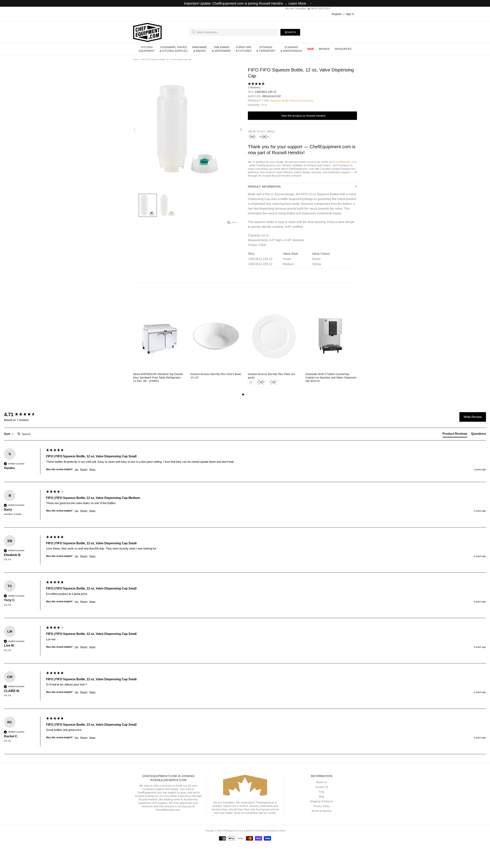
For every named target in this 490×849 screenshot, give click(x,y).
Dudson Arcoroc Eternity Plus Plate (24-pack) (159, 376)
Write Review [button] (473, 416)
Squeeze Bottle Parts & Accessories (291, 100)
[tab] (455, 434)
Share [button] (92, 469)
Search (290, 32)
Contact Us (321, 786)
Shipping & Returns (321, 801)
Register (337, 14)
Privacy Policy (321, 806)
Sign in (350, 14)
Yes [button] (76, 469)
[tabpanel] (160, 347)
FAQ (321, 791)
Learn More (297, 3)
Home (135, 59)
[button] (302, 86)
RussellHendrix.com (345, 161)
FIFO (264, 104)
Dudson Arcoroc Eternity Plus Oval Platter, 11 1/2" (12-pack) (275, 376)
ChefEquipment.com (147, 32)
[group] (24, 414)
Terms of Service (321, 810)
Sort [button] (7, 434)
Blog (321, 796)
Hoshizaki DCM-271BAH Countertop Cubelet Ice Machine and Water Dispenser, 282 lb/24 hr (218, 377)
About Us (321, 782)
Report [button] (83, 469)
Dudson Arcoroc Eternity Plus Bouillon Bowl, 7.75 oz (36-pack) (330, 376)
